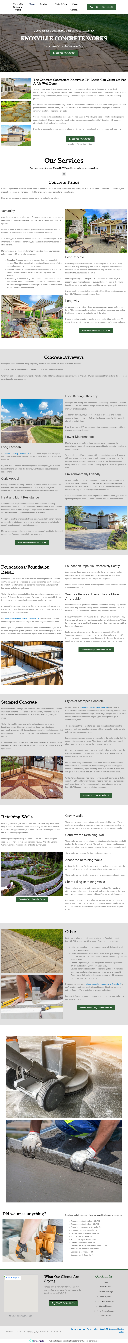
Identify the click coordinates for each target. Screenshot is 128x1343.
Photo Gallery (61, 4)
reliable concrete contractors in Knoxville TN (103, 984)
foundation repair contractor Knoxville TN (22, 618)
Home (32, 4)
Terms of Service (78, 1329)
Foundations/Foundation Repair (25, 569)
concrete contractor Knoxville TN (94, 707)
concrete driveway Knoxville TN (16, 453)
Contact (74, 9)
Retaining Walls (17, 816)
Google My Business (108, 1329)
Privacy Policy (92, 1329)
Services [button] (43, 4)
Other (70, 931)
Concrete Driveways (64, 357)
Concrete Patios (64, 182)
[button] (64, 174)
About (75, 4)
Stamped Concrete (19, 702)
